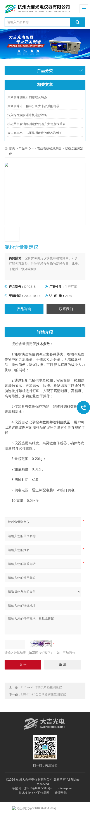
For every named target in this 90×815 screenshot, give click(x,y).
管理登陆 (61, 793)
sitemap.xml (65, 788)
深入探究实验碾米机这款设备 (27, 115)
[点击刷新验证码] (41, 643)
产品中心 (25, 148)
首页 (12, 148)
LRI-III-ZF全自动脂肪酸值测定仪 (43, 694)
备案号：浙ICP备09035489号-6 (32, 788)
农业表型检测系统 (49, 148)
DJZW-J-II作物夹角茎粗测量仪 (41, 687)
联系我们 (66, 309)
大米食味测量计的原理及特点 (27, 97)
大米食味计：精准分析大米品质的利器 (33, 106)
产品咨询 (24, 309)
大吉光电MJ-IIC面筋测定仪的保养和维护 (34, 133)
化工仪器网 (41, 793)
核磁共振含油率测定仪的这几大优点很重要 (36, 124)
